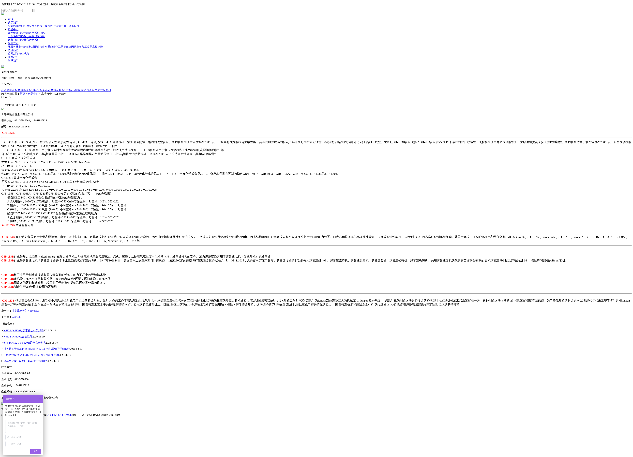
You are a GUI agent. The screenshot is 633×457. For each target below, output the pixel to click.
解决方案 (13, 43)
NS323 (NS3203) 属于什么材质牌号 (23, 330)
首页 (22, 93)
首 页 (11, 19)
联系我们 (13, 57)
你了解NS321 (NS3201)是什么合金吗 (24, 342)
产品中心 (13, 29)
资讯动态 (13, 50)
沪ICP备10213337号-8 (59, 415)
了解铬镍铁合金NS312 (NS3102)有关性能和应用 (31, 354)
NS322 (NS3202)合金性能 (17, 336)
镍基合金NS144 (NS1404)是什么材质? (25, 361)
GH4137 (16, 316)
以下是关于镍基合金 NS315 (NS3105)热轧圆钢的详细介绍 (36, 348)
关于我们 (13, 22)
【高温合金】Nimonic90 (25, 310)
